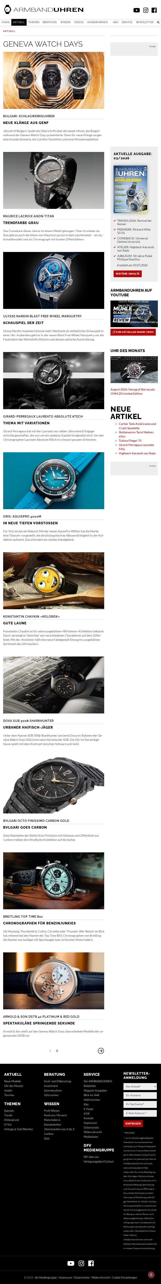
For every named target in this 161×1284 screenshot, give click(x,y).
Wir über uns (91, 1157)
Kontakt (88, 1118)
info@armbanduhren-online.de (137, 1163)
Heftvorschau (92, 1099)
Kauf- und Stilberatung (57, 1081)
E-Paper (88, 1109)
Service (127, 22)
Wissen (65, 22)
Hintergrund (11, 1120)
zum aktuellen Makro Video (134, 332)
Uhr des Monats (13, 1086)
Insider (8, 1090)
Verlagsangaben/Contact (99, 1161)
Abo (116, 22)
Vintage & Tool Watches (18, 1129)
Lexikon (48, 1133)
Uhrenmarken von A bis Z (59, 1129)
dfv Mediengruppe (99, 1147)
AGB (86, 1113)
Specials (9, 1110)
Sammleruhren (53, 1090)
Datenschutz (91, 1127)
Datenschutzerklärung (144, 1248)
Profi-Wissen (52, 1110)
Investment (51, 1086)
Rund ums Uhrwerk (55, 1115)
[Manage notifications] (151, 1274)
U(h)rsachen (51, 1095)
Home (6, 22)
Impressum (90, 1122)
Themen (33, 22)
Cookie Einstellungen (124, 1277)
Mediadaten (91, 1136)
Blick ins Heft (91, 1095)
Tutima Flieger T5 (130, 440)
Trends (8, 1115)
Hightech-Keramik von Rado (137, 453)
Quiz (46, 1138)
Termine (9, 1095)
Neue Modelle (12, 1081)
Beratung (50, 22)
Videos (79, 22)
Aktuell (19, 22)
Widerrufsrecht (93, 1132)
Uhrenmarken (97, 22)
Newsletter (145, 22)
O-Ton (8, 1124)
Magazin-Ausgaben (95, 1090)
